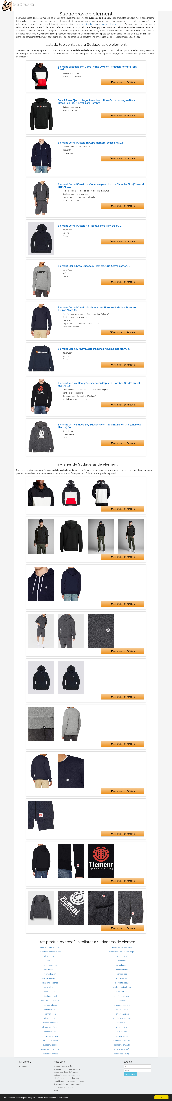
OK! (161, 1097)
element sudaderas (88, 24)
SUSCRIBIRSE (130, 1074)
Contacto (23, 1067)
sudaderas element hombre (111, 24)
